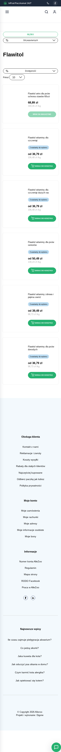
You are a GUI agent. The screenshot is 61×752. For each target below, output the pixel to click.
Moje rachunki (30, 517)
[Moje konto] (54, 12)
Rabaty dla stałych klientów (30, 466)
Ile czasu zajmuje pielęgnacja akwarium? (30, 639)
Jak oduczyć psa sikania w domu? (30, 664)
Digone (40, 715)
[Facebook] (55, 3)
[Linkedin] (33, 598)
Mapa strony (30, 574)
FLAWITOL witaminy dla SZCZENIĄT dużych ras (38, 191)
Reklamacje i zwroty (30, 453)
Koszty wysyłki (30, 459)
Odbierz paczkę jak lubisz (30, 479)
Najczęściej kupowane (30, 472)
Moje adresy (30, 523)
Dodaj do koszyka (44, 166)
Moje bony (30, 536)
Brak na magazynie (42, 114)
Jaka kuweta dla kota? (30, 656)
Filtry (30, 34)
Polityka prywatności (30, 485)
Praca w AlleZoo (30, 587)
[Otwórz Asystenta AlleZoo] (56, 747)
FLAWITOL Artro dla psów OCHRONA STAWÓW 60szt (39, 95)
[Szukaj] (46, 12)
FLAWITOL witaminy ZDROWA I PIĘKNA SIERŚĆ (41, 295)
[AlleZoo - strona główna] (18, 12)
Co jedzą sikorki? (30, 648)
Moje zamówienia (30, 510)
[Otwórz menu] (7, 12)
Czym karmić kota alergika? (30, 672)
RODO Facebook (30, 581)
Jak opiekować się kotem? (30, 680)
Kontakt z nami (30, 446)
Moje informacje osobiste (30, 530)
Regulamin (30, 568)
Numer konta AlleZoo (30, 561)
